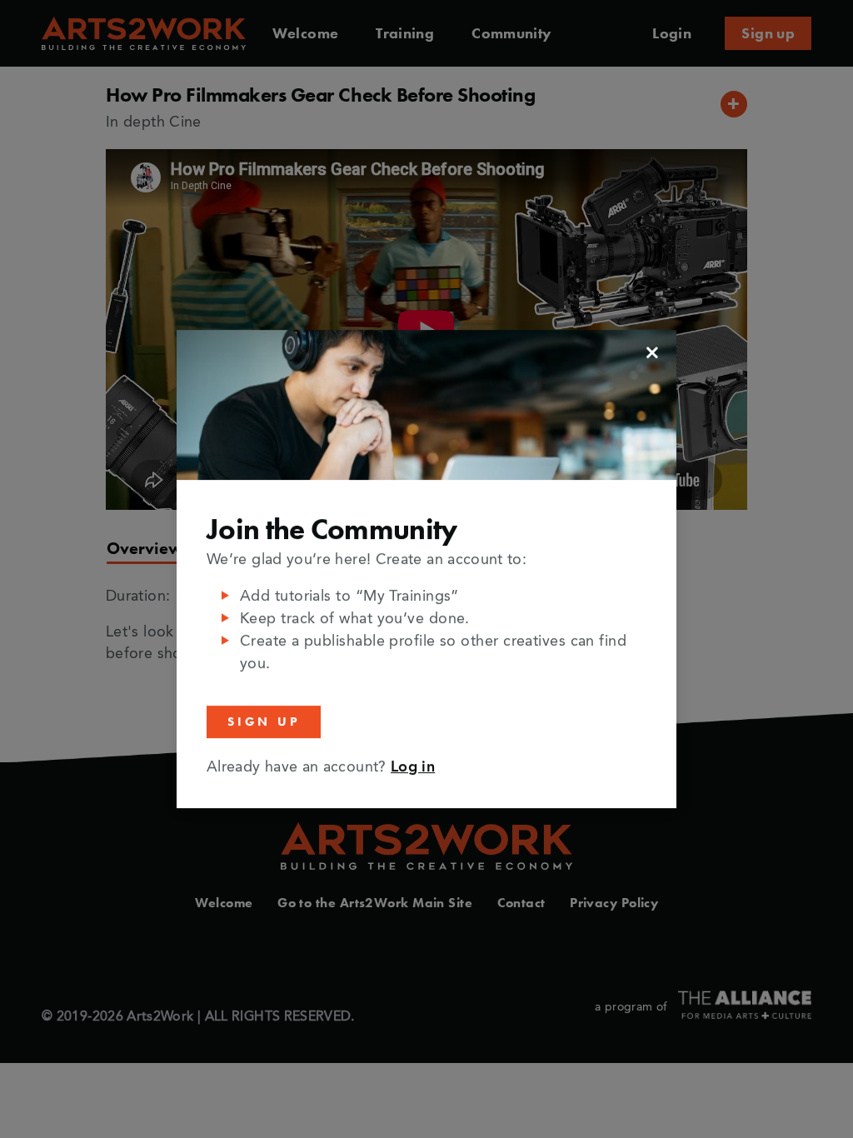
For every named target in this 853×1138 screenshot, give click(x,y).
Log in (413, 767)
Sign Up (263, 721)
